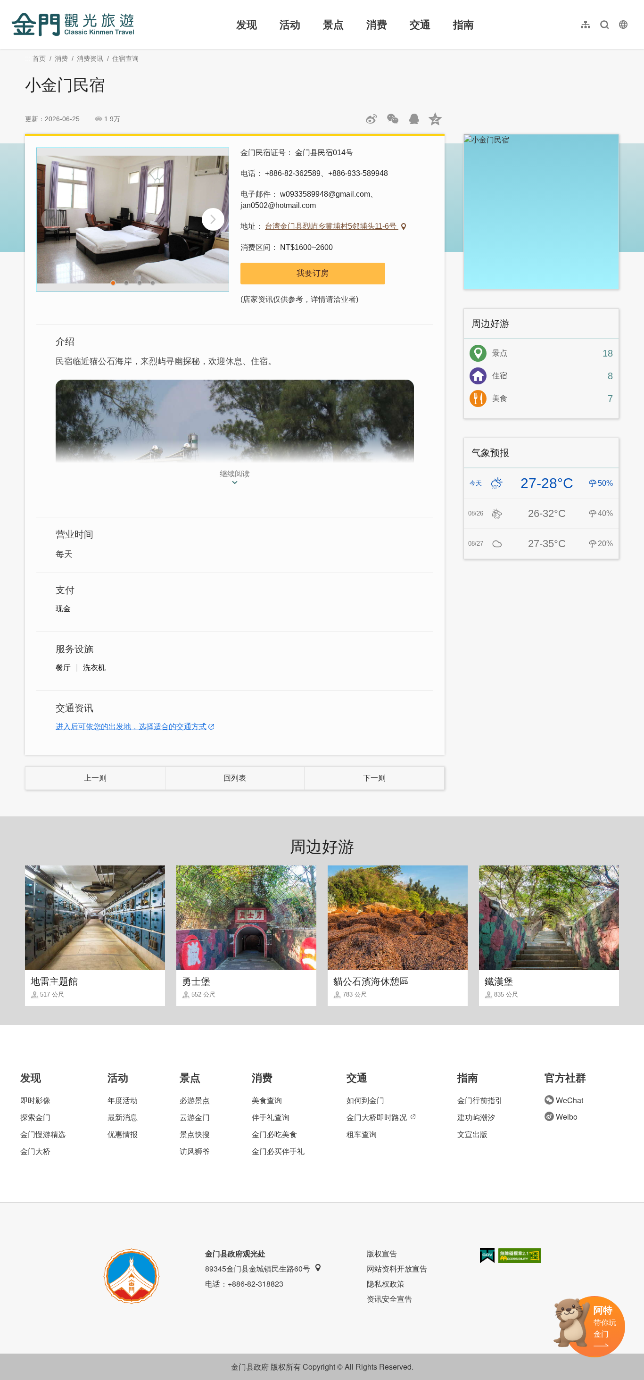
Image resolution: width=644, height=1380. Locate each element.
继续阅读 (235, 474)
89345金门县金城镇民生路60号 (257, 1268)
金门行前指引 (480, 1100)
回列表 (234, 778)
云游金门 (195, 1117)
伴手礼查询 (270, 1117)
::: (14, 5)
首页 (39, 58)
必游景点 (195, 1100)
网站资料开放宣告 (397, 1268)
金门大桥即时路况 (377, 1117)
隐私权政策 (386, 1283)
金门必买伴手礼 (278, 1151)
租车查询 (362, 1134)
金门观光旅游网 (72, 24)
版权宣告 (382, 1253)
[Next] (213, 219)
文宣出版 (472, 1134)
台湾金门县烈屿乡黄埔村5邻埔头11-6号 (331, 226)
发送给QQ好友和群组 (414, 118)
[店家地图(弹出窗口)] (541, 211)
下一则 (374, 778)
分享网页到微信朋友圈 (392, 118)
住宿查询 (125, 58)
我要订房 (313, 273)
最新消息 (122, 1117)
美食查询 (267, 1100)
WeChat (569, 1100)
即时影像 (35, 1100)
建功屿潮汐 (476, 1117)
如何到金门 (365, 1100)
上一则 (95, 778)
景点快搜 (195, 1134)
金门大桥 (35, 1151)
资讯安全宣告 (389, 1298)
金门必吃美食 (274, 1134)
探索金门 (35, 1117)
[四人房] (132, 219)
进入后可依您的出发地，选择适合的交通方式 (131, 727)
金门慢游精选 (43, 1134)
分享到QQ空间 (435, 118)
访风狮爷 (195, 1151)
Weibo (567, 1116)
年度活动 (122, 1100)
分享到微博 (371, 118)
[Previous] (52, 219)
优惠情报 (122, 1134)
